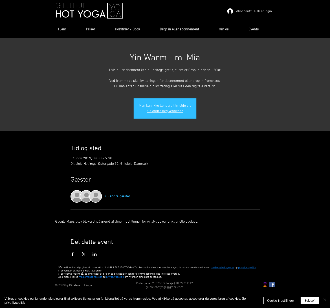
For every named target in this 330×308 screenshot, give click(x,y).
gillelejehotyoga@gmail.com (164, 287)
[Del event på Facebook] (72, 254)
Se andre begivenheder (165, 111)
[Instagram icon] (265, 284)
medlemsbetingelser (222, 267)
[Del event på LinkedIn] (94, 254)
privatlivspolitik (115, 277)
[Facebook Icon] (272, 284)
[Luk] (324, 300)
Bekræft (309, 300)
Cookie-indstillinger (280, 300)
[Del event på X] (83, 254)
